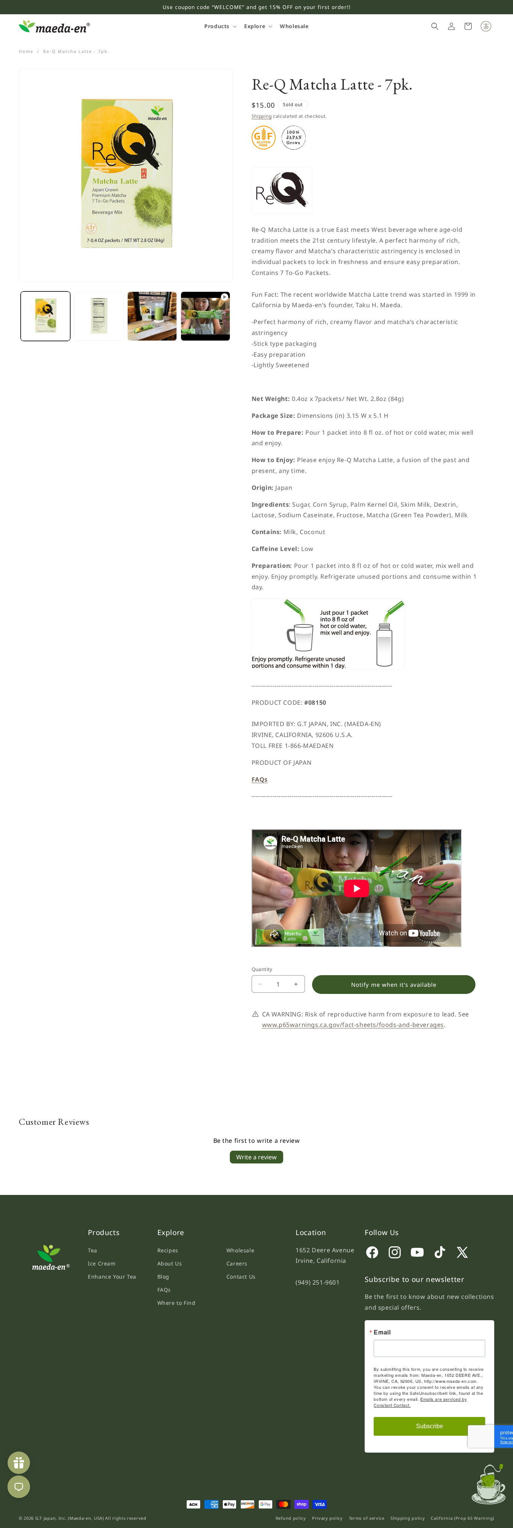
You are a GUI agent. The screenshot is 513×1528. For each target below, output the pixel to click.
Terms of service (367, 1518)
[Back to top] (492, 1481)
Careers (236, 1263)
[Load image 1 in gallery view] (45, 316)
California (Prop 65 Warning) (462, 1518)
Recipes (167, 1250)
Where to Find (176, 1302)
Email (382, 1333)
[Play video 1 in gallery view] (205, 316)
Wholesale (240, 1250)
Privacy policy (327, 1518)
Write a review (256, 1157)
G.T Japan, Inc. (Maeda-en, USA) (69, 1518)
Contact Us (241, 1276)
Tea (92, 1250)
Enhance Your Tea (112, 1276)
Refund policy (291, 1518)
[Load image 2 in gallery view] (99, 316)
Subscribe (429, 1426)
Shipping (262, 116)
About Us (169, 1263)
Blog (163, 1276)
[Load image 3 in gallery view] (152, 316)
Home (26, 51)
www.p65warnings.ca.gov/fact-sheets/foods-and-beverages (353, 1025)
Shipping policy (408, 1518)
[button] (220, 26)
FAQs (164, 1289)
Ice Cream (101, 1263)
